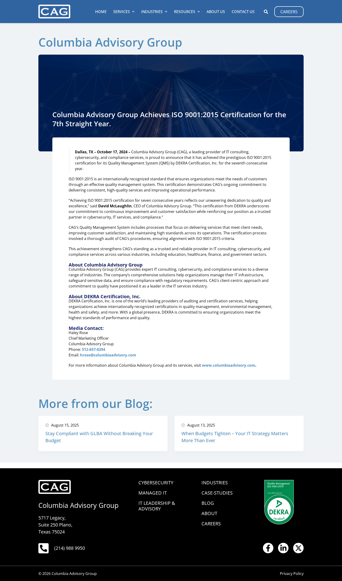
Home (101, 11)
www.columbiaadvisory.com (228, 365)
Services (121, 11)
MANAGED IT (152, 493)
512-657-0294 (93, 349)
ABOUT (209, 513)
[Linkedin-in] (283, 548)
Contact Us (243, 11)
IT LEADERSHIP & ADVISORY (156, 506)
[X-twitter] (298, 548)
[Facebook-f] (268, 548)
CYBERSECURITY (155, 482)
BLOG (207, 503)
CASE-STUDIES (217, 493)
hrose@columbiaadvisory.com (108, 355)
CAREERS (211, 523)
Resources (184, 11)
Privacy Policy (292, 573)
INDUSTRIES (214, 482)
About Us (216, 11)
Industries (152, 11)
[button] (266, 11)
